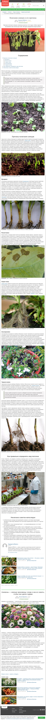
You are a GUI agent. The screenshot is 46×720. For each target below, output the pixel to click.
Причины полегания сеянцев (10, 58)
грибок (2, 585)
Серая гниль (8, 62)
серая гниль (27, 140)
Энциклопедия (4, 9)
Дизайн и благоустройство (30, 9)
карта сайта (14, 710)
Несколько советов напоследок (11, 67)
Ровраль (33, 293)
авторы (20, 709)
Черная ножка (8, 65)
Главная (4, 12)
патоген (16, 585)
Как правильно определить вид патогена (13, 66)
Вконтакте (40, 709)
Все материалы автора (12, 552)
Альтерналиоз (8, 63)
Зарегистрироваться (35, 1)
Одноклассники (42, 709)
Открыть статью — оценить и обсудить (9, 674)
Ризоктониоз (8, 60)
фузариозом (26, 181)
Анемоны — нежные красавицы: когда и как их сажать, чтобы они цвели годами (23, 593)
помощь (13, 711)
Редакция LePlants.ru (22, 20)
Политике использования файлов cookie (14, 718)
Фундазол (4, 197)
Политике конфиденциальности (28, 718)
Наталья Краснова (32, 560)
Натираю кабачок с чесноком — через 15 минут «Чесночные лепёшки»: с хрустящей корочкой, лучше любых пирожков (30, 567)
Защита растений (25, 12)
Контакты (21, 712)
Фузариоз (7, 59)
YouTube (44, 709)
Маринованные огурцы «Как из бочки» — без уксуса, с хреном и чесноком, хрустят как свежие (30, 558)
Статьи (9, 12)
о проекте (21, 707)
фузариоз (12, 585)
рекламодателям (22, 710)
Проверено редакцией (23, 22)
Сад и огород (12, 9)
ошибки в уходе (7, 585)
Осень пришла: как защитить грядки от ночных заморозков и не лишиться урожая (30, 697)
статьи (13, 708)
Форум (43, 9)
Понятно (41, 717)
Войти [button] (43, 1)
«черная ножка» (35, 385)
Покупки (39, 9)
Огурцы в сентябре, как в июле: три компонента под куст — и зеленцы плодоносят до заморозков (30, 576)
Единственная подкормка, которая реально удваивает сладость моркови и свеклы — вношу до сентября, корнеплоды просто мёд (28, 688)
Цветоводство (19, 9)
